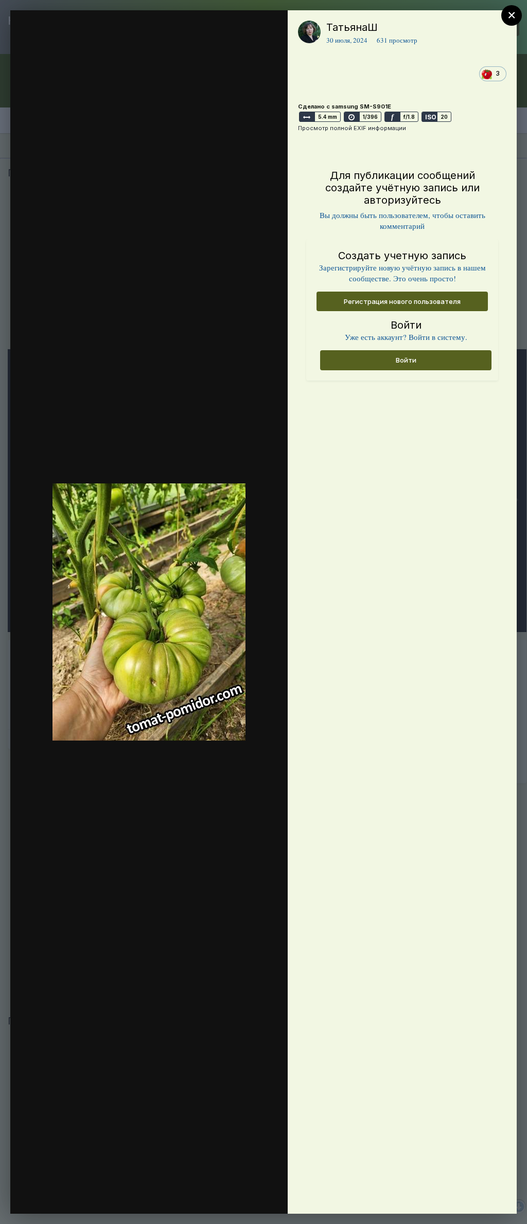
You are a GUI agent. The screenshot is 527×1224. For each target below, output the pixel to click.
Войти (406, 360)
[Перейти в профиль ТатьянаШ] (309, 32)
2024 (71, 48)
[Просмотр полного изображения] (269, 29)
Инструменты (243, 1195)
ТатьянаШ (352, 27)
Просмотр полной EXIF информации (352, 128)
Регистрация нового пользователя (402, 301)
